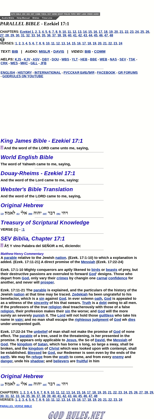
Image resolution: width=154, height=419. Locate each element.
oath (98, 299)
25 (142, 31)
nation (60, 258)
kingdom (24, 344)
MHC (24, 63)
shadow (37, 361)
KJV (27, 59)
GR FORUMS (128, 72)
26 (147, 31)
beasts (111, 270)
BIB (15, 51)
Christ (54, 348)
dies (131, 320)
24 (137, 31)
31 (22, 35)
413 (17, 214)
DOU (55, 59)
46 (101, 35)
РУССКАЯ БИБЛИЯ (79, 72)
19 (111, 31)
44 (90, 35)
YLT (75, 59)
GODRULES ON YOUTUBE (22, 76)
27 (2, 35)
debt (103, 303)
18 (105, 31)
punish (39, 315)
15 (90, 31)
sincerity (41, 303)
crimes (62, 278)
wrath (64, 357)
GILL (34, 63)
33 (33, 35)
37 (54, 35)
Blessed (35, 353)
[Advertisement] (57, 6)
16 (95, 31)
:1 (23, 229)
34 (38, 35)
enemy (118, 357)
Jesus (71, 340)
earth (5, 357)
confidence (117, 278)
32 (28, 35)
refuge (37, 357)
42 (80, 35)
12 (74, 31)
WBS (65, 59)
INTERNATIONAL (47, 72)
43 (85, 35)
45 (95, 35)
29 (12, 35)
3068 (30, 214)
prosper (47, 282)
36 (49, 35)
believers (61, 361)
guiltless (106, 315)
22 (126, 31)
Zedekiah (80, 294)
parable (10, 258)
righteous (83, 320)
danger (6, 361)
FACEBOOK (106, 72)
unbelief (41, 332)
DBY (45, 59)
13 (79, 31)
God (92, 274)
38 (59, 35)
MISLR (44, 51)
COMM (99, 51)
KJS (18, 59)
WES (14, 63)
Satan (43, 344)
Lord (61, 315)
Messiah (88, 262)
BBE (93, 59)
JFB (43, 63)
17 (100, 31)
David (100, 340)
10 (64, 31)
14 (85, 31)
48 (111, 35)
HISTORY (25, 72)
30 (17, 35)
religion (55, 307)
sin (41, 299)
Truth (86, 303)
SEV (123, 59)
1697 (45, 214)
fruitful (82, 361)
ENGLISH (8, 72)
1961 (58, 214)
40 (69, 35)
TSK (132, 59)
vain (18, 320)
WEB (103, 59)
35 (43, 35)
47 (106, 35)
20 (116, 31)
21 (121, 31)
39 (64, 35)
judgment (100, 320)
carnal (102, 278)
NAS (113, 59)
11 (69, 31)
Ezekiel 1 (26, 31)
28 (7, 35)
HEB (83, 59)
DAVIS (58, 51)
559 (2, 214)
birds (95, 270)
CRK (4, 63)
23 (132, 31)
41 (75, 35)
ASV (36, 59)
